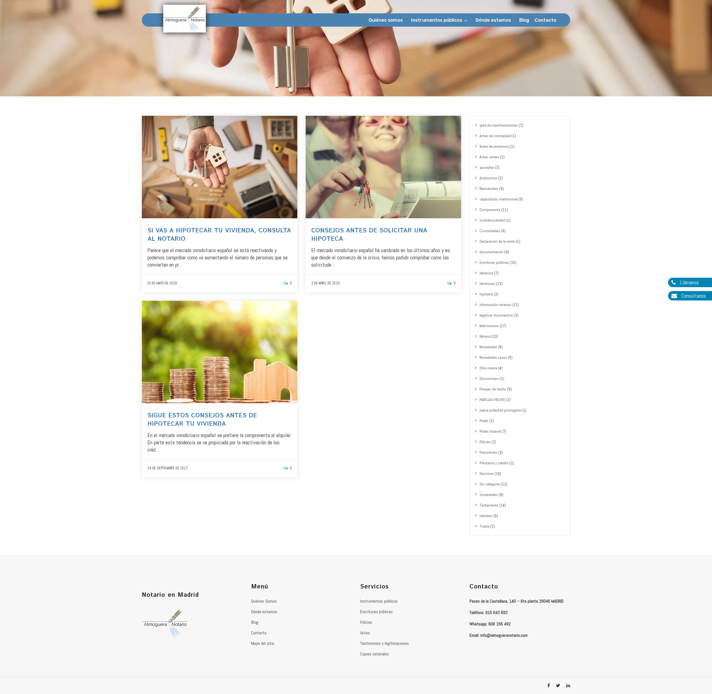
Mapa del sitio (262, 643)
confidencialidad (492, 220)
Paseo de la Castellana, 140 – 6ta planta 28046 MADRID (516, 601)
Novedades (488, 346)
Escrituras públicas (494, 262)
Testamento (488, 505)
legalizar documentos (496, 315)
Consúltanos (693, 295)
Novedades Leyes (493, 357)
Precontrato (488, 452)
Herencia (486, 272)
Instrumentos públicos (436, 20)
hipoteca (486, 294)
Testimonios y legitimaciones (384, 643)
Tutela (484, 526)
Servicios (486, 473)
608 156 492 (499, 624)
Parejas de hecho (492, 389)
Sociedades (488, 494)
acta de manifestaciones (498, 125)
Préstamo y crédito (493, 462)
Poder (483, 420)
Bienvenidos (488, 188)
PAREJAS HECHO (492, 399)
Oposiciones (489, 378)
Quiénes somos (386, 20)
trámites (486, 515)
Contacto (545, 20)
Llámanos (689, 282)
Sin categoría (489, 484)
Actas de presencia (494, 146)
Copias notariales (374, 654)
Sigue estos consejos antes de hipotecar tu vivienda (202, 420)
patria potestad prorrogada (500, 410)
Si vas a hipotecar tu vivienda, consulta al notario (219, 235)
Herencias (487, 283)
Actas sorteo (489, 156)
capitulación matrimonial (498, 199)
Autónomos (488, 178)
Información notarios (495, 304)
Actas (365, 633)
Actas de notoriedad (494, 135)
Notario (485, 336)
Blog (524, 20)
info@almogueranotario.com (504, 635)
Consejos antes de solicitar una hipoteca (369, 235)
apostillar (486, 167)
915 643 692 (496, 612)
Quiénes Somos (264, 601)
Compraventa (489, 209)
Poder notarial (490, 431)
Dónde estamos (493, 20)
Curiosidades (489, 230)
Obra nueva (488, 367)
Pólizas (485, 441)
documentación (491, 251)
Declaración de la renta (497, 241)
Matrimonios (489, 325)
